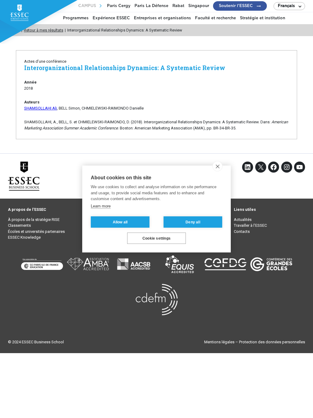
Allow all (120, 222)
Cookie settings (156, 238)
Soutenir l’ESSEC (236, 6)
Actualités (243, 219)
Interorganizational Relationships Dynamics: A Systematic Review (124, 68)
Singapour (198, 6)
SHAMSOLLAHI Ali (40, 108)
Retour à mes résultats (43, 30)
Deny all (193, 222)
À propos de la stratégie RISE (34, 219)
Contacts (242, 231)
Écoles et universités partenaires (36, 231)
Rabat (178, 6)
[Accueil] (18, 30)
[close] (217, 166)
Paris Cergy (119, 6)
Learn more (101, 206)
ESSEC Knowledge (24, 237)
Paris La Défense (151, 6)
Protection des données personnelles (272, 342)
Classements (19, 225)
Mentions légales (219, 342)
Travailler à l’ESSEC (250, 225)
